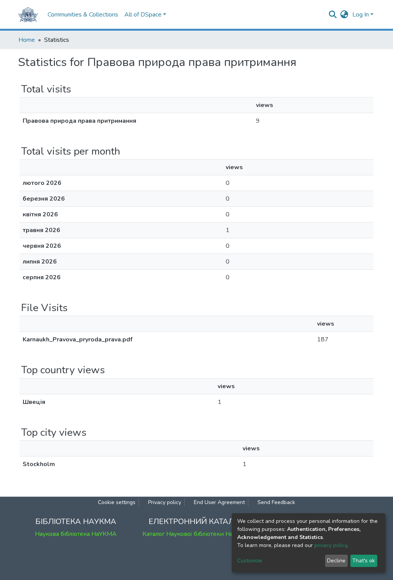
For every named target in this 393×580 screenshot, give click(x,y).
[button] (344, 14)
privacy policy (330, 545)
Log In (360, 14)
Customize (249, 560)
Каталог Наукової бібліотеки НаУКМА (196, 534)
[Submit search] (333, 15)
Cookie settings (116, 502)
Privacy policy (164, 502)
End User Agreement (219, 502)
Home (26, 40)
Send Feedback (276, 502)
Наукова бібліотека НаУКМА (76, 534)
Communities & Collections (83, 14)
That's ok (363, 560)
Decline (336, 560)
